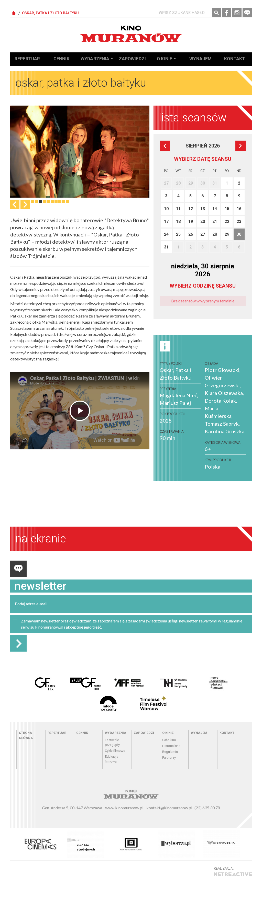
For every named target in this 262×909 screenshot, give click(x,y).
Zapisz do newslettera (18, 643)
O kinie (164, 58)
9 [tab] (63, 201)
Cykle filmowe (115, 751)
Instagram (237, 12)
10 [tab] (67, 201)
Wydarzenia (95, 58)
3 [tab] (40, 201)
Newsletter (247, 12)
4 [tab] (44, 201)
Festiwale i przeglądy (113, 742)
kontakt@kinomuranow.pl (169, 807)
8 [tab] (59, 201)
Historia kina (171, 746)
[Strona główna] (131, 34)
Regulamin (170, 752)
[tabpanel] (79, 152)
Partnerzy (169, 757)
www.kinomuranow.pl (124, 807)
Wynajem (200, 58)
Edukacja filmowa (111, 759)
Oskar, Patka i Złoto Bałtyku (50, 13)
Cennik (61, 58)
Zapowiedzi (132, 58)
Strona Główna (13, 13)
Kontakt (234, 58)
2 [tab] (36, 201)
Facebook (226, 12)
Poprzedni (165, 146)
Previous (14, 204)
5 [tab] (48, 201)
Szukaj (216, 12)
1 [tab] (32, 201)
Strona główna (26, 735)
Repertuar (27, 58)
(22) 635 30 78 (207, 807)
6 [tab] (52, 201)
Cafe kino (169, 740)
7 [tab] (56, 201)
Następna (25, 204)
